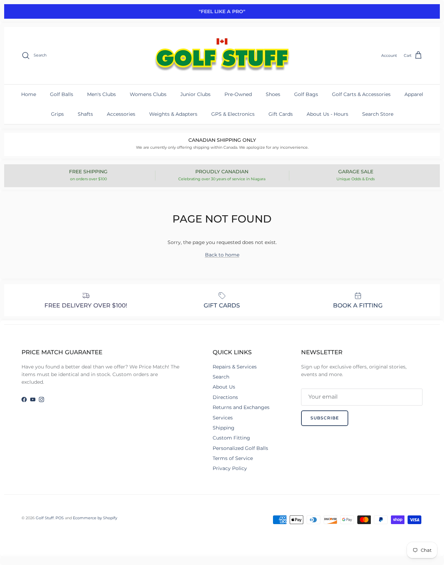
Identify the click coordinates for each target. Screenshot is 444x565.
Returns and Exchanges (241, 407)
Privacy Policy (230, 468)
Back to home (222, 255)
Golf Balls (61, 94)
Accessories (121, 114)
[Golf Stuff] (222, 55)
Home (28, 94)
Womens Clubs (148, 94)
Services (223, 418)
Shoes (273, 94)
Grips (57, 114)
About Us (224, 387)
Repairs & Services (235, 367)
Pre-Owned (238, 94)
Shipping (223, 428)
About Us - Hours (327, 114)
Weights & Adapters (173, 114)
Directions (225, 397)
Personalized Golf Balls (240, 448)
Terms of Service (233, 458)
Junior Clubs (195, 94)
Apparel (413, 94)
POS (60, 517)
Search (221, 377)
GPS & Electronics (233, 114)
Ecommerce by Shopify (95, 517)
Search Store (377, 114)
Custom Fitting (231, 438)
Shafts (85, 114)
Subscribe (324, 417)
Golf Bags (306, 94)
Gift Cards (280, 114)
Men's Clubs (101, 94)
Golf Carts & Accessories (361, 94)
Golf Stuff (45, 517)
